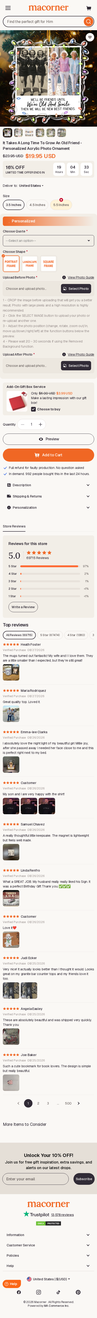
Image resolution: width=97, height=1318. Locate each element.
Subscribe (84, 1179)
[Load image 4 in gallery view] (40, 133)
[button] (48, 485)
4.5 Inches (37, 205)
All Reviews (19, 635)
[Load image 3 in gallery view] (29, 133)
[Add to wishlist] (90, 37)
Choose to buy (48, 409)
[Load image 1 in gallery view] (7, 133)
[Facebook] (19, 1292)
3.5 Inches (13, 205)
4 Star (76, 635)
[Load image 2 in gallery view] (18, 133)
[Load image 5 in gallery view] (51, 133)
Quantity (9, 424)
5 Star (50, 635)
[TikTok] (58, 1292)
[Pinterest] (78, 1292)
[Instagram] (38, 1292)
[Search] (88, 21)
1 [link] (28, 1103)
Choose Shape (14, 252)
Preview (52, 439)
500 (68, 1103)
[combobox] (48, 21)
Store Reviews (14, 526)
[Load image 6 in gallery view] (61, 133)
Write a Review (23, 607)
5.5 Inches (61, 205)
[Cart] (89, 8)
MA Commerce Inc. (56, 1306)
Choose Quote (14, 231)
